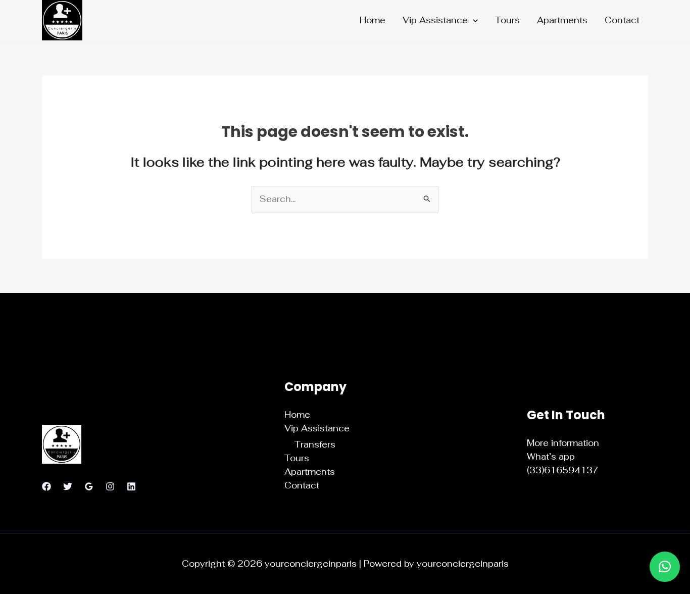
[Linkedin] (131, 486)
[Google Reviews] (88, 486)
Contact (622, 20)
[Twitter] (67, 486)
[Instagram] (110, 486)
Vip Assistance (435, 20)
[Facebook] (46, 486)
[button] (473, 20)
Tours (507, 20)
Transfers (314, 444)
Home (372, 20)
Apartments (562, 20)
